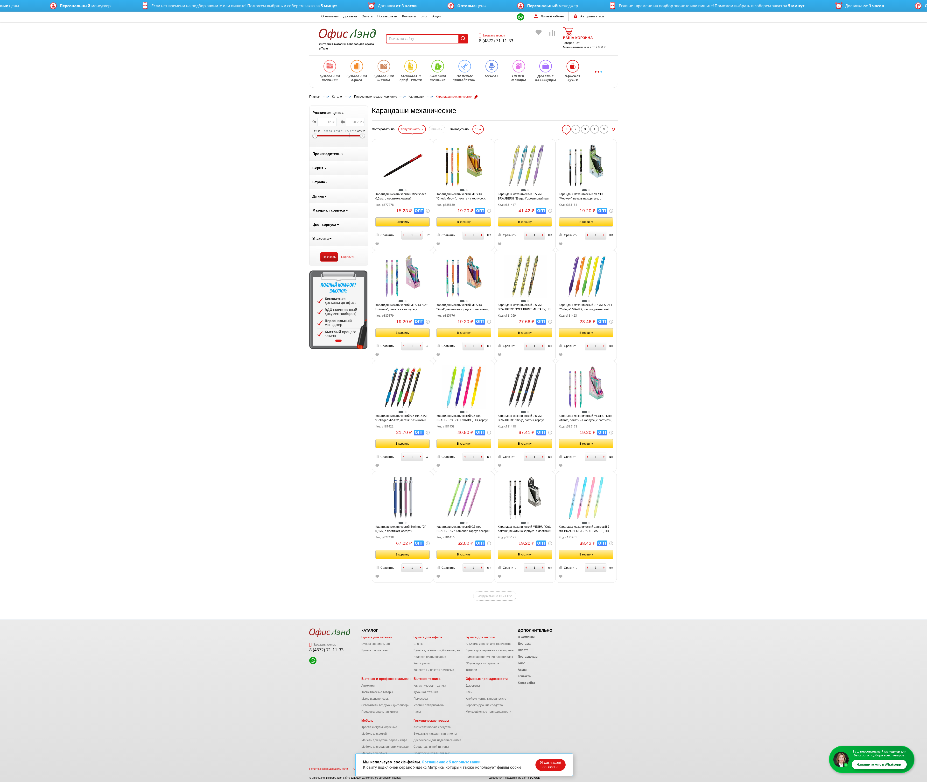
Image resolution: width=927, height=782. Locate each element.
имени (436, 129)
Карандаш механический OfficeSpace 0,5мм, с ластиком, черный (400, 196)
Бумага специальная (375, 644)
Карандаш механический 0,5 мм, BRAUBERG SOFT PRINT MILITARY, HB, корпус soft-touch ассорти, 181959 (524, 307)
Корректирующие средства (484, 705)
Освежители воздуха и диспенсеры (385, 705)
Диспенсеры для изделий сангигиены (439, 740)
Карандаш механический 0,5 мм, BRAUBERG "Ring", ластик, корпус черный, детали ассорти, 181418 (521, 418)
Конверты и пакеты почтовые (434, 670)
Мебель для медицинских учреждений (387, 746)
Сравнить (387, 235)
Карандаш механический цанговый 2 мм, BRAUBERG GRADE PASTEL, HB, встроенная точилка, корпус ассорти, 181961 (584, 529)
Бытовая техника (427, 679)
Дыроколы (473, 685)
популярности (411, 129)
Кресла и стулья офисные (379, 727)
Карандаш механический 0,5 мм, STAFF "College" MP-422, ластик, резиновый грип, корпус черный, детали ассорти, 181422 (402, 418)
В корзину (402, 222)
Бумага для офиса (428, 637)
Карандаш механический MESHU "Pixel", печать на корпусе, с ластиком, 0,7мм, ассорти (462, 307)
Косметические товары (377, 692)
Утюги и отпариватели (429, 705)
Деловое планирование (430, 657)
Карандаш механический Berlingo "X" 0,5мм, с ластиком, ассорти (400, 529)
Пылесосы (421, 698)
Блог (424, 16)
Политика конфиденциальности (328, 768)
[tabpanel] (338, 309)
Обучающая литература (482, 663)
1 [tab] (338, 341)
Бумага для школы (480, 637)
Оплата (367, 16)
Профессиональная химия (379, 711)
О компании (329, 16)
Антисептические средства (432, 727)
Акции (436, 16)
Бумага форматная (374, 650)
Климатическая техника (430, 685)
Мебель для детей (374, 733)
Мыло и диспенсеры (375, 698)
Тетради (471, 670)
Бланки (418, 644)
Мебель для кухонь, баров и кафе (384, 740)
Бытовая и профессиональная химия (390, 679)
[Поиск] (463, 38)
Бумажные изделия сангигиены (435, 733)
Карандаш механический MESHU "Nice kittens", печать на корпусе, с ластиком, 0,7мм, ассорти (585, 418)
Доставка (350, 16)
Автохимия (368, 685)
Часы (417, 711)
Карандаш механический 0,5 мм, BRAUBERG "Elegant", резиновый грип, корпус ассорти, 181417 (524, 196)
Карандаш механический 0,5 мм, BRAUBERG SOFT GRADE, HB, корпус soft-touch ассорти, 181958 (462, 418)
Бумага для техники (376, 637)
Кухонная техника (426, 692)
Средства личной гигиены (431, 746)
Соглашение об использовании (451, 762)
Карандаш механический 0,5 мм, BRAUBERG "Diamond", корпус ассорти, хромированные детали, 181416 (463, 529)
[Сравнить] (552, 40)
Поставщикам (387, 16)
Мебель (367, 720)
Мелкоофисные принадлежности (488, 711)
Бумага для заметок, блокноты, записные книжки (447, 650)
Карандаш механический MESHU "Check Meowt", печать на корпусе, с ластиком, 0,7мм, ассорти (461, 196)
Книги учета (422, 663)
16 (477, 129)
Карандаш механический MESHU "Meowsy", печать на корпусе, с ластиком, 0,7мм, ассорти (581, 196)
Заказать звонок (494, 35)
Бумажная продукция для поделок (489, 657)
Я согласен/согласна (550, 765)
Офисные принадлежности (487, 679)
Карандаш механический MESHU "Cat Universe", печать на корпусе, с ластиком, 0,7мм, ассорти (401, 307)
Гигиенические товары (431, 720)
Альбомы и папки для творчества (488, 644)
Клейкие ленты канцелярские (486, 698)
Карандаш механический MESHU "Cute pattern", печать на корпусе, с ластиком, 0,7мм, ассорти (525, 529)
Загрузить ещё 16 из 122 (495, 596)
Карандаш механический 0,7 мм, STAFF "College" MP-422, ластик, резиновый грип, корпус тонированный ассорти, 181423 (586, 307)
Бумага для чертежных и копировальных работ (498, 650)
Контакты (409, 16)
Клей (469, 692)
